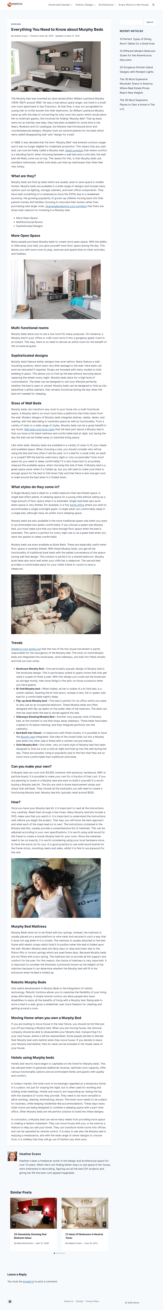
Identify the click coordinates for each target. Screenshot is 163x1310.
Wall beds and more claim (39, 429)
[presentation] (33, 1213)
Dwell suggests (74, 150)
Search (149, 22)
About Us (68, 1301)
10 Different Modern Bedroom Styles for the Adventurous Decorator (137, 55)
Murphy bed (28, 736)
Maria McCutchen (25, 1243)
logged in (28, 1281)
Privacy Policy (92, 1301)
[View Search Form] (153, 5)
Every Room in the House (134, 4)
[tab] (54, 1253)
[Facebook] (9, 1301)
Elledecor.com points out (26, 648)
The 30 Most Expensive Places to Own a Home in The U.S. (137, 105)
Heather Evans (21, 36)
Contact (79, 1301)
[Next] (104, 1224)
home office (77, 504)
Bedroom (16, 24)
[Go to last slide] (14, 1224)
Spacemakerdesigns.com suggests (66, 206)
